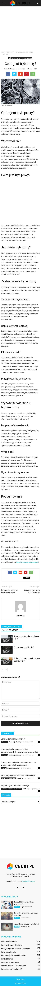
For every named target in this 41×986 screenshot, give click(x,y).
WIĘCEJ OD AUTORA (10, 630)
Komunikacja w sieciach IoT (11, 969)
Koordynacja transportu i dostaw (13, 955)
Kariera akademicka (8, 952)
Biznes (4, 768)
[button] (38, 3)
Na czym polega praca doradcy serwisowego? (18, 775)
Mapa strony (21, 979)
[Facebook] (17, 887)
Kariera (17, 918)
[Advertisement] (20, 28)
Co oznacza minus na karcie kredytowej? (9, 591)
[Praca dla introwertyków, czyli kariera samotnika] (7, 916)
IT (9, 58)
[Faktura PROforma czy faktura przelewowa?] (7, 905)
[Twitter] (23, 887)
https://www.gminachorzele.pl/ (27, 562)
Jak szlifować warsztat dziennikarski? (26, 924)
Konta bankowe (7, 959)
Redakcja (11, 69)
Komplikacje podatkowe (10, 962)
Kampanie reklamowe (9, 941)
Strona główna (5, 52)
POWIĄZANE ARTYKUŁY (12, 627)
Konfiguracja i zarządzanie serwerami (22, 58)
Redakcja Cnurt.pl (15, 742)
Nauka (17, 926)
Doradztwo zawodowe (8, 778)
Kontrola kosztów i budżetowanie (13, 966)
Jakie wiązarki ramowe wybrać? (13, 739)
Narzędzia (5, 742)
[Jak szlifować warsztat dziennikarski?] (7, 927)
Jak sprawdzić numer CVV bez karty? (32, 591)
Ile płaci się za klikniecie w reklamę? (15, 785)
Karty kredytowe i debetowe (11, 945)
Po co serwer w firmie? (24, 647)
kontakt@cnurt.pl (29, 881)
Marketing (5, 755)
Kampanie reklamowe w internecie (12, 789)
